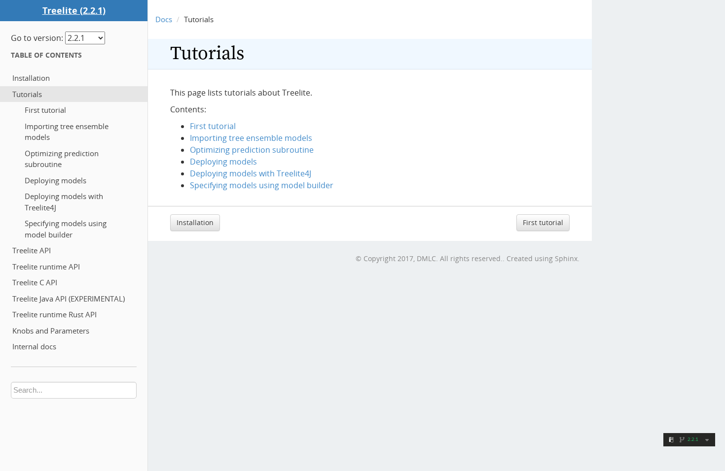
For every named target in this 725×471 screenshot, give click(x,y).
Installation (31, 78)
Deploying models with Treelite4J (64, 201)
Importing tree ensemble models (67, 131)
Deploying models (55, 180)
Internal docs (34, 346)
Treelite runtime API (46, 266)
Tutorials (27, 94)
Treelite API (31, 250)
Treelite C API (34, 282)
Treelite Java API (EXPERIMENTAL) (68, 298)
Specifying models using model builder (66, 228)
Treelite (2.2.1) (74, 10)
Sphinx (566, 258)
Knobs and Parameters (50, 331)
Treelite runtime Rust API (54, 314)
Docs (163, 19)
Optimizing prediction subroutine (62, 158)
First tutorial (45, 110)
